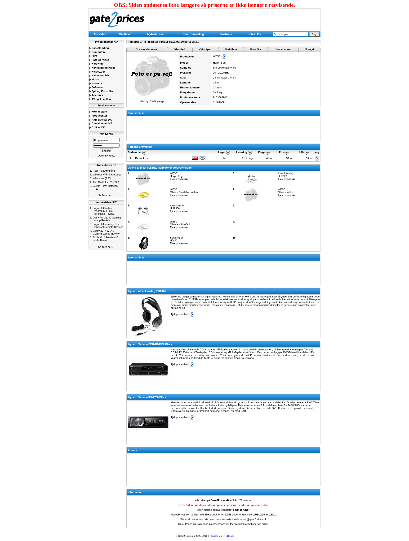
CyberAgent (205, 49)
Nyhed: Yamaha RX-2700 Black (147, 397)
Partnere (226, 34)
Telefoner (97, 95)
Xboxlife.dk (216, 536)
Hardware (97, 63)
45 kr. (269, 158)
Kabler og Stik (100, 75)
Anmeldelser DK (101, 119)
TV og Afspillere (101, 99)
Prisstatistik (180, 49)
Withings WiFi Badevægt (107, 174)
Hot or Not (255, 49)
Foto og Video (100, 59)
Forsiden (100, 34)
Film (94, 55)
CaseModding (100, 48)
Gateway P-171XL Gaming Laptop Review (106, 232)
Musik (95, 79)
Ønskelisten (231, 49)
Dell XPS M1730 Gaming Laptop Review (107, 219)
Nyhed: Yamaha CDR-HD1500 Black (150, 344)
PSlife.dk (229, 536)
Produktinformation (146, 49)
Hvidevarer (98, 71)
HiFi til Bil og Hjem (103, 67)
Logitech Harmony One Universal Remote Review (108, 225)
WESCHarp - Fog (179, 176)
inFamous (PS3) (102, 178)
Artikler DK (98, 127)
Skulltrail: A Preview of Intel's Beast (105, 239)
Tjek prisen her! (180, 314)
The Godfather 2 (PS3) (106, 182)
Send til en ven (283, 49)
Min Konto (125, 34)
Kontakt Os (253, 34)
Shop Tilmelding (193, 34)
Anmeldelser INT (101, 123)
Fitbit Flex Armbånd (104, 170)
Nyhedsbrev (155, 34)
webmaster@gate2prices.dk (250, 519)
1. (131, 158)
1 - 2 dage (247, 158)
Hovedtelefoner (178, 41)
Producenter (99, 115)
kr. (289, 158)
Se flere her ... (106, 195)
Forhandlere (99, 111)
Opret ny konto (106, 155)
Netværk (96, 83)
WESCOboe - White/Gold (180, 224)
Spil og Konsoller (102, 91)
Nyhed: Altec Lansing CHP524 (147, 291)
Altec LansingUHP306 (179, 208)
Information (135, 492)
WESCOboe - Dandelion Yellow (184, 192)
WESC (196, 41)
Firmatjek (310, 49)
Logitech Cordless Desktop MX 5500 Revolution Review (103, 211)
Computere (98, 52)
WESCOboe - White (287, 192)
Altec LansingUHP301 (287, 176)
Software (97, 87)
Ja (224, 158)
